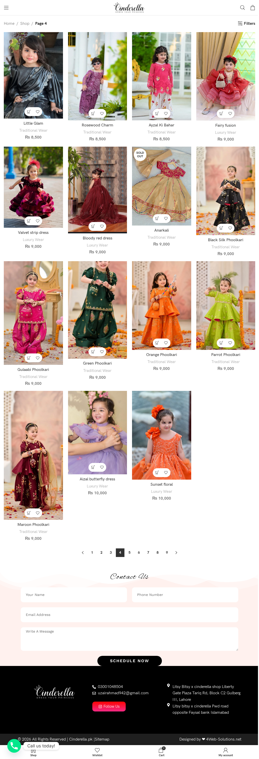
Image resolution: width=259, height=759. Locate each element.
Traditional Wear (33, 130)
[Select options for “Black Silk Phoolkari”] (221, 228)
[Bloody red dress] (97, 190)
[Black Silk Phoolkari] (225, 191)
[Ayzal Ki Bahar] (161, 76)
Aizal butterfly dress (97, 479)
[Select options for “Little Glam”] (29, 111)
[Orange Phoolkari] (161, 305)
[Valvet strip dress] (33, 187)
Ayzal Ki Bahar (161, 125)
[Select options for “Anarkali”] (157, 218)
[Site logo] (130, 7)
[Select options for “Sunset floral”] (157, 472)
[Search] (243, 8)
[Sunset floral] (161, 435)
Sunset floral (161, 484)
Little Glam (33, 123)
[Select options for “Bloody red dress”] (93, 226)
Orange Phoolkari (161, 354)
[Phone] (14, 746)
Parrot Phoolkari (225, 354)
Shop (24, 23)
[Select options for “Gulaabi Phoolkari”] (29, 357)
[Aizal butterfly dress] (97, 432)
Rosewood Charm (97, 125)
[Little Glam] (33, 75)
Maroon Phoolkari (33, 524)
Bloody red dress (97, 238)
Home (9, 23)
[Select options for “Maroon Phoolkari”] (29, 512)
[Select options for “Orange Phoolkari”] (157, 343)
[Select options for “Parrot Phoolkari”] (221, 343)
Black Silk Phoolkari (225, 240)
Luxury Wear (225, 132)
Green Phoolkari (97, 363)
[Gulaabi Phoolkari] (33, 313)
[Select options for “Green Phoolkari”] (93, 351)
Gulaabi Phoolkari (33, 369)
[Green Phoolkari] (97, 310)
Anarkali (161, 230)
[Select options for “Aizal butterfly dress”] (93, 467)
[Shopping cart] (253, 8)
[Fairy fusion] (225, 76)
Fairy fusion (225, 125)
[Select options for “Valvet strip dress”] (29, 220)
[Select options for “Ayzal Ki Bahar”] (157, 113)
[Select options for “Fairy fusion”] (221, 113)
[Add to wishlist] (37, 111)
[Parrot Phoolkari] (225, 305)
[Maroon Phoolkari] (33, 455)
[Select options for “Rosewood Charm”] (93, 113)
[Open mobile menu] (6, 8)
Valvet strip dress (33, 232)
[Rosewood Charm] (97, 76)
